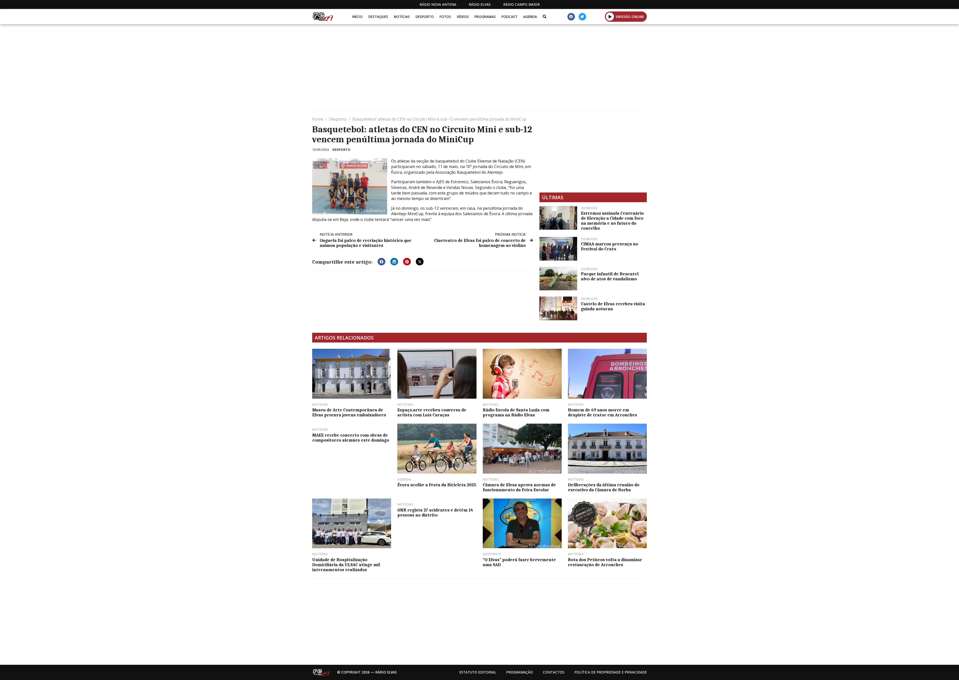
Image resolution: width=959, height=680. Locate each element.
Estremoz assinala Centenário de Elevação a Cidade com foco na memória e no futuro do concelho (612, 221)
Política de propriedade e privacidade (610, 672)
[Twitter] (582, 16)
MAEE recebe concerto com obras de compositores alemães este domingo (350, 438)
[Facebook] (571, 16)
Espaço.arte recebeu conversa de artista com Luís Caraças (431, 412)
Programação (519, 672)
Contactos (553, 672)
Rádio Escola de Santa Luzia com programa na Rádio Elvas (516, 412)
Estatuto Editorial (477, 672)
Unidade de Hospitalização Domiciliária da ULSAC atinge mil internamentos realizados (346, 564)
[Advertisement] (462, 69)
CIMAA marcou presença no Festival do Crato (609, 246)
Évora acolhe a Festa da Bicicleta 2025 (436, 484)
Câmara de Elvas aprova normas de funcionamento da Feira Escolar (519, 487)
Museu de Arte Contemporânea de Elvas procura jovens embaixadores (349, 412)
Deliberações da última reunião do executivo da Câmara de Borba (603, 487)
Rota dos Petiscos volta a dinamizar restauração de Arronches (605, 562)
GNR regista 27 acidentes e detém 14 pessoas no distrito (435, 512)
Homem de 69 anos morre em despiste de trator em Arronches (602, 412)
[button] (610, 16)
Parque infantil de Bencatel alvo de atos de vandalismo (610, 276)
